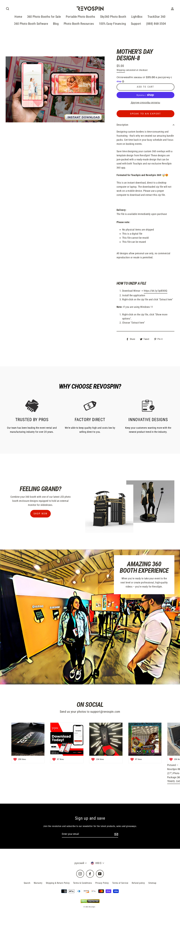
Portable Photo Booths (80, 16)
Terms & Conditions (82, 883)
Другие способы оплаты (145, 102)
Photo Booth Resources (79, 23)
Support (136, 23)
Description (122, 124)
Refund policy (138, 883)
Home (18, 16)
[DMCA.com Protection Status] (90, 901)
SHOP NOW (41, 513)
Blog (56, 23)
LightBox (137, 16)
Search (27, 883)
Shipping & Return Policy (58, 883)
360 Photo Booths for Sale (44, 16)
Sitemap (152, 883)
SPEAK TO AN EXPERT (145, 114)
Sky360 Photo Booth (113, 16)
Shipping (121, 70)
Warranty (38, 883)
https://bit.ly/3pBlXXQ (155, 290)
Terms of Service (120, 883)
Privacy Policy (102, 883)
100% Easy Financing (112, 23)
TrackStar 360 (157, 16)
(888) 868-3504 (156, 23)
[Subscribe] (116, 834)
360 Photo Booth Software (31, 23)
